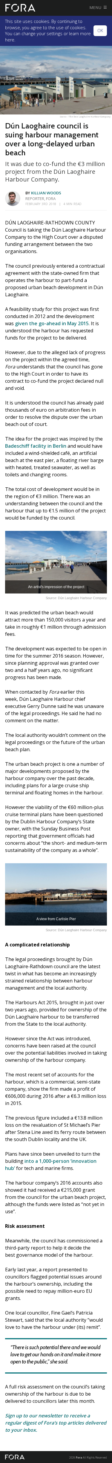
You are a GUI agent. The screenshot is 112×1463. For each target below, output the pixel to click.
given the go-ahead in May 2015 (52, 323)
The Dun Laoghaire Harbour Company (89, 116)
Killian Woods (46, 193)
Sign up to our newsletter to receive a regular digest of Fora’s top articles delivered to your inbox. (55, 1422)
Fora (79, 1457)
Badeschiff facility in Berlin (35, 446)
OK (100, 30)
